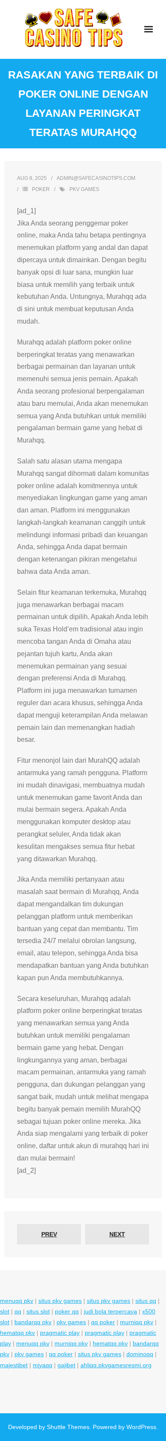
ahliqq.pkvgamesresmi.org (116, 1365)
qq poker (103, 1322)
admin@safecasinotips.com (96, 178)
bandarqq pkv (33, 1322)
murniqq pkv (136, 1322)
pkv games (84, 189)
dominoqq (139, 1354)
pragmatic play (60, 1332)
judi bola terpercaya (110, 1311)
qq (17, 1311)
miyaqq (42, 1365)
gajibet (66, 1365)
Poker (41, 189)
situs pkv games (60, 1300)
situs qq (145, 1300)
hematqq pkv (17, 1332)
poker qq (67, 1311)
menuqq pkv (16, 1300)
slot (4, 1311)
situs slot (38, 1311)
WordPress (141, 1427)
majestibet (14, 1365)
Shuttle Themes (68, 1427)
